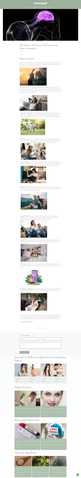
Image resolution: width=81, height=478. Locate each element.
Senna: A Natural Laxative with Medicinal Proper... (40, 468)
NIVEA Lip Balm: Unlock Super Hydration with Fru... (53, 408)
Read (17, 381)
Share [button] (22, 54)
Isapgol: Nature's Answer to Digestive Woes (58, 468)
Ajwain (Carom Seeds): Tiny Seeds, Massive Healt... (23, 468)
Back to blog (41, 328)
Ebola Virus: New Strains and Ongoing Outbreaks (27, 441)
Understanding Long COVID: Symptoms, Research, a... (53, 441)
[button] (15, 3)
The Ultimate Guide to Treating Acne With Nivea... (27, 408)
